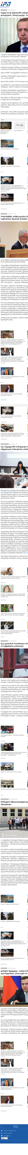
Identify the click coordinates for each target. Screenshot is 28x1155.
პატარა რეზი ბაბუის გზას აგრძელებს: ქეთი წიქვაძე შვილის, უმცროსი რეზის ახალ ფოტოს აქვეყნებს (13, 614)
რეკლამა (16, 1127)
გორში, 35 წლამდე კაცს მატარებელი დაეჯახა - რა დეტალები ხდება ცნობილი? (13, 203)
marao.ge (3, 619)
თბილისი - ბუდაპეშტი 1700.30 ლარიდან (10, 166)
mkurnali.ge (3, 582)
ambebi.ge (3, 345)
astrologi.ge (3, 758)
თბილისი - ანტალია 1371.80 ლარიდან (10, 148)
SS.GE (2, 119)
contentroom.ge (4, 421)
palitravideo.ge (4, 191)
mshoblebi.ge (3, 599)
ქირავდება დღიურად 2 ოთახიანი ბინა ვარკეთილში (13, 789)
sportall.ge (3, 740)
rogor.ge (2, 636)
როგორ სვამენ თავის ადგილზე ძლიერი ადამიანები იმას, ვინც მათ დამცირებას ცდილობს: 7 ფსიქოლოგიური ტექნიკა (13, 632)
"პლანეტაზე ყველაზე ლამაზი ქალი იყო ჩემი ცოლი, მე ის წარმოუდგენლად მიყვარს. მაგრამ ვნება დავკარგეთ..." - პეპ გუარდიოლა (14, 754)
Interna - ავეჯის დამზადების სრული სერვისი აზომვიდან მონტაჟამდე (11, 416)
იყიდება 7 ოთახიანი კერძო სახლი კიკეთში (11, 771)
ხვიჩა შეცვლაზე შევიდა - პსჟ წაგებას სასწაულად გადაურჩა (12, 736)
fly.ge (2, 154)
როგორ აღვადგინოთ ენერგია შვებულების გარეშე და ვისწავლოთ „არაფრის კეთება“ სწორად (14, 577)
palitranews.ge (4, 399)
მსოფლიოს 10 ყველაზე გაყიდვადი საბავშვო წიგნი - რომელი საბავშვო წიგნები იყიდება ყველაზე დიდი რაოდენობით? (13, 595)
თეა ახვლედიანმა (6, 492)
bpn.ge (2, 382)
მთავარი (15, 1126)
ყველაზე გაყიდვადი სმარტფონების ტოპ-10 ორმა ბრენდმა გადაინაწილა (12, 377)
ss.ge (2, 777)
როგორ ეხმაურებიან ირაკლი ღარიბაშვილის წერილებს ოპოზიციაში (11, 394)
